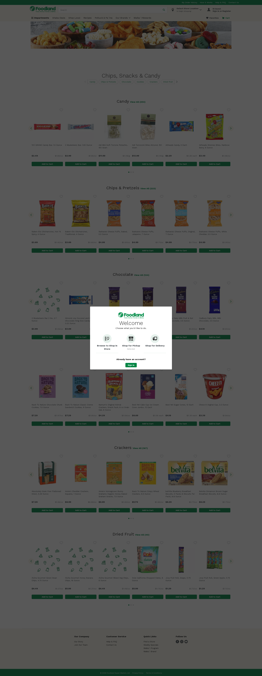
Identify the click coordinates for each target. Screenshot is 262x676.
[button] (107, 343)
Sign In (131, 365)
